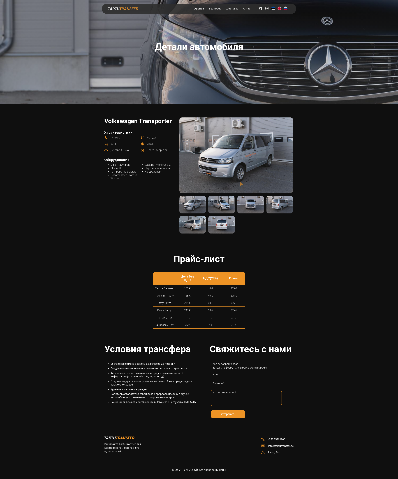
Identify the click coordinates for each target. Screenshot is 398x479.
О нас (246, 8)
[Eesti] (273, 9)
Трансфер (215, 8)
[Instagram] (267, 9)
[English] (279, 9)
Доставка (232, 8)
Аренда (199, 8)
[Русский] (285, 9)
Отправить (228, 414)
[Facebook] (261, 9)
